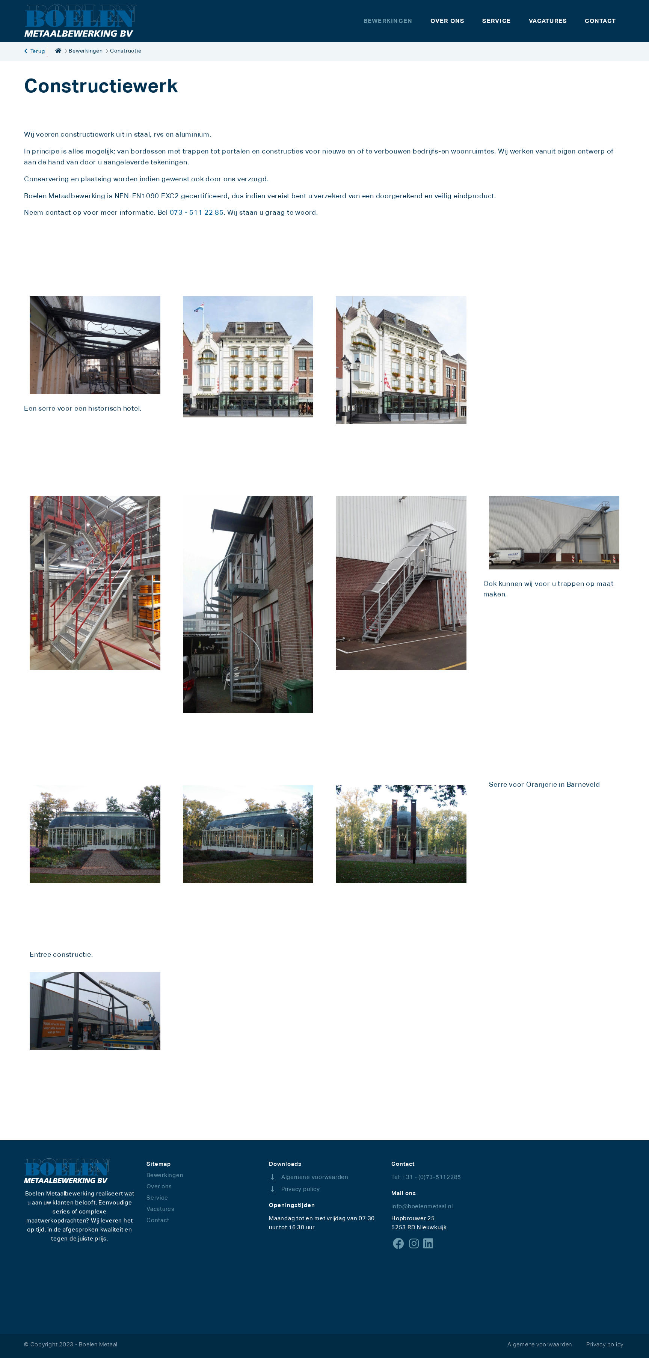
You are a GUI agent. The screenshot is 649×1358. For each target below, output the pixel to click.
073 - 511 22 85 (197, 212)
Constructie (125, 51)
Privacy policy (300, 1189)
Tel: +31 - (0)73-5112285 (426, 1177)
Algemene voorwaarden (315, 1177)
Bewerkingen (86, 51)
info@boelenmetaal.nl (422, 1206)
